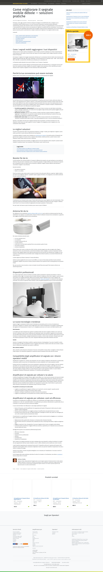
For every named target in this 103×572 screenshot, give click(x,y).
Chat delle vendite (75, 1)
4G (41, 213)
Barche (34, 537)
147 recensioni (73, 54)
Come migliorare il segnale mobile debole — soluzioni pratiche (32, 468)
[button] (102, 1)
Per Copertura (51, 3)
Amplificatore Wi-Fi (36, 538)
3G (38, 213)
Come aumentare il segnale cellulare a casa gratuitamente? (29, 150)
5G (39, 213)
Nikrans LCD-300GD (73, 50)
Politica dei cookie (16, 538)
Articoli (17, 468)
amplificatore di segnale (40, 135)
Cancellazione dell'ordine (17, 537)
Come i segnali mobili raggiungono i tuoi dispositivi (27, 35)
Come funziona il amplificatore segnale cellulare (80, 531)
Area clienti (88, 1)
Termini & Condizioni (16, 531)
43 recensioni (77, 499)
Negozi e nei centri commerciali (38, 546)
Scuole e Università (36, 542)
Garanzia (14, 535)
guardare (71, 59)
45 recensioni (58, 501)
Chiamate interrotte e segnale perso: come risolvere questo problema (32, 151)
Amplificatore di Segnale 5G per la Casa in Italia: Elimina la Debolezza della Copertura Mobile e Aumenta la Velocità (80, 540)
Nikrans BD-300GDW (45, 279)
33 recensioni (19, 501)
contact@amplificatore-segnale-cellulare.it (52, 1)
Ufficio (34, 539)
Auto (33, 536)
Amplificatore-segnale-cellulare (20, 3)
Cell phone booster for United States (64, 557)
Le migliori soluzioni (20, 38)
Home (14, 468)
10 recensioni (39, 499)
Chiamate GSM (35, 531)
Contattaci (14, 540)
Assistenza (63, 3)
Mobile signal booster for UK (38, 557)
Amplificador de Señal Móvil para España (39, 559)
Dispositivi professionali (21, 42)
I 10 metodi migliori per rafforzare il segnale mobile (28, 148)
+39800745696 (64, 1)
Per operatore (34, 3)
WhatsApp (82, 1)
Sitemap (14, 541)
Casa (33, 541)
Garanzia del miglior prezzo (17, 536)
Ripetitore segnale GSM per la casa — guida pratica (80, 542)
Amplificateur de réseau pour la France (50, 557)
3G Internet (34, 535)
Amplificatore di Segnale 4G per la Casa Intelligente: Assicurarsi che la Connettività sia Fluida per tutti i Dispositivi (77, 18)
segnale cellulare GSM (32, 213)
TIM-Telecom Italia (55, 531)
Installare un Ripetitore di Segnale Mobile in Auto (77, 27)
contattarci (60, 454)
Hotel (33, 540)
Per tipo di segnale (42, 3)
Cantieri (34, 543)
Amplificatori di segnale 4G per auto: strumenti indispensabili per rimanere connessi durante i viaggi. (76, 23)
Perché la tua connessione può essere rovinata (26, 37)
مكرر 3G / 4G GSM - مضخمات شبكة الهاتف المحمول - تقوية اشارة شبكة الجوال (59, 559)
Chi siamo (14, 539)
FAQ (72, 535)
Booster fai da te (19, 40)
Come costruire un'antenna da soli (23, 41)
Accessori (58, 3)
